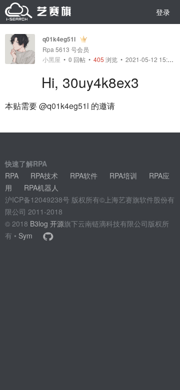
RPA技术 (44, 175)
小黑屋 (51, 60)
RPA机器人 (41, 187)
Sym (25, 235)
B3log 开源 (47, 223)
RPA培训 (123, 175)
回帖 (77, 59)
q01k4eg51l (68, 106)
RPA (11, 175)
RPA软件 (84, 175)
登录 (163, 12)
